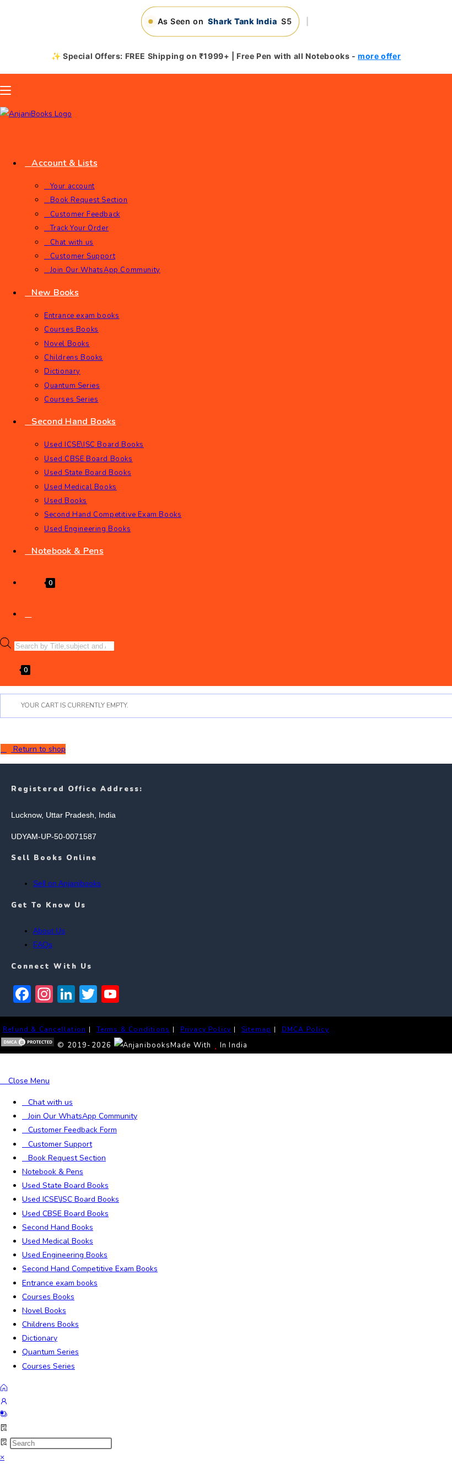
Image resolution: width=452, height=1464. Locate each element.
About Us (49, 930)
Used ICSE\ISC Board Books (70, 1199)
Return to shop (38, 749)
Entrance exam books (60, 1283)
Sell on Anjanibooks (67, 883)
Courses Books (48, 1297)
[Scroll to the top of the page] (3, 1063)
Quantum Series (50, 1352)
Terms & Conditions (133, 1029)
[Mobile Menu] (5, 90)
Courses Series (48, 1366)
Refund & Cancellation (44, 1029)
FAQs (42, 944)
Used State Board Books (65, 1185)
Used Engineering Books (64, 1255)
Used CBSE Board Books (65, 1213)
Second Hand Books (57, 1227)
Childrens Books (50, 1324)
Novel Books (44, 1310)
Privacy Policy (206, 1029)
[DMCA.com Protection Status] (27, 1045)
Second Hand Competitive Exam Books (90, 1268)
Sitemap (256, 1029)
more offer (379, 56)
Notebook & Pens (52, 1171)
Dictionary (39, 1338)
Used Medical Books (57, 1241)
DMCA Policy (305, 1029)
